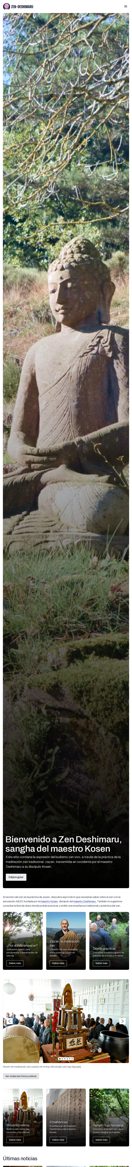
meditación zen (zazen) (26, 1066)
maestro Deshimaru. (85, 901)
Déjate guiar (16, 877)
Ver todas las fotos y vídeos (20, 1076)
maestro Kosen (49, 901)
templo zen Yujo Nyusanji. (67, 1066)
